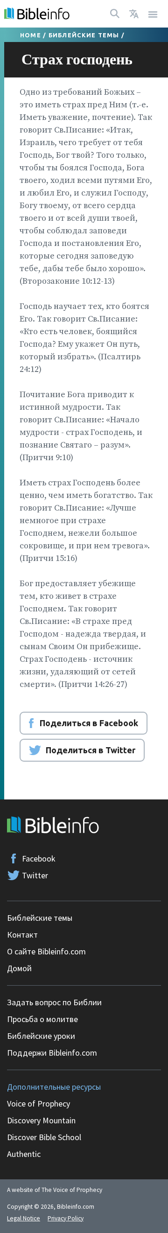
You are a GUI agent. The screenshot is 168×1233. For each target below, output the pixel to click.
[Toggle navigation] (153, 13)
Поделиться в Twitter (90, 750)
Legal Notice (23, 1218)
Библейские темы (84, 35)
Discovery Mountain (41, 1120)
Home (30, 35)
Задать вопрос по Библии (54, 1002)
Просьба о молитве (42, 1019)
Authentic (24, 1154)
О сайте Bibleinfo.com (46, 951)
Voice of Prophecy (38, 1103)
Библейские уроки (41, 1035)
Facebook (39, 858)
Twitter (35, 875)
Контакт (22, 934)
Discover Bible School (44, 1137)
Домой (19, 968)
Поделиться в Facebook (89, 723)
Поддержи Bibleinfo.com (52, 1052)
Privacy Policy (66, 1218)
